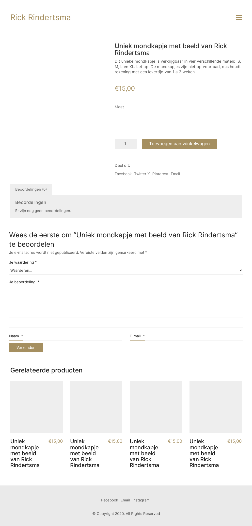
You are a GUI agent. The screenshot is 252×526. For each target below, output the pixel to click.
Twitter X (142, 173)
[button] (239, 17)
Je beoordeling (24, 282)
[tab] (31, 189)
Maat (119, 106)
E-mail (137, 336)
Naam (16, 336)
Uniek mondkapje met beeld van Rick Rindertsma (25, 453)
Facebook (123, 173)
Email (175, 173)
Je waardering (23, 262)
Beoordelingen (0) (31, 189)
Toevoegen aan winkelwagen (179, 143)
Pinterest (160, 173)
